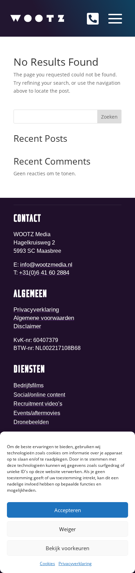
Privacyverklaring (75, 563)
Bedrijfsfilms (29, 385)
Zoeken (109, 116)
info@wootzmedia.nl (46, 264)
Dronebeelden (31, 422)
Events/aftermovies (37, 413)
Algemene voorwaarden (44, 318)
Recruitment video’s (38, 404)
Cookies (47, 563)
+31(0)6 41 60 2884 (44, 272)
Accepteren (67, 510)
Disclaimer (27, 326)
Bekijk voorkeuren (67, 548)
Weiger (67, 529)
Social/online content (39, 395)
